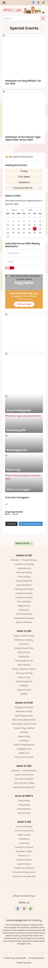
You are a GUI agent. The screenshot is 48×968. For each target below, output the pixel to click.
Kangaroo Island (24, 593)
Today (24, 171)
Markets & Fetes (24, 851)
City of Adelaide (24, 580)
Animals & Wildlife (24, 778)
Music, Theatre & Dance (24, 669)
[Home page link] (24, 9)
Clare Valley (24, 576)
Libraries (24, 732)
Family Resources (24, 660)
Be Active (24, 644)
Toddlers (24, 685)
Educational (24, 652)
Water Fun (24, 753)
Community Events (24, 830)
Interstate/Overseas (24, 618)
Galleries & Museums (24, 787)
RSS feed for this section (21, 156)
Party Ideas (24, 804)
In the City (24, 843)
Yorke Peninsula (24, 614)
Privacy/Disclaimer (36, 958)
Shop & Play (24, 677)
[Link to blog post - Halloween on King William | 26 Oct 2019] (24, 55)
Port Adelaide (24, 601)
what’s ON (24, 822)
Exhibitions (24, 838)
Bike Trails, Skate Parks (24, 719)
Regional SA (24, 605)
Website (20, 962)
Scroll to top (22, 543)
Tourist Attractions (24, 774)
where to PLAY (24, 702)
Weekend (24, 182)
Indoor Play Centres (24, 728)
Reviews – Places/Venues (24, 560)
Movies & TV (24, 855)
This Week (24, 176)
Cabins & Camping (24, 564)
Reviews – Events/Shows (24, 770)
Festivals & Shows (24, 847)
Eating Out (24, 656)
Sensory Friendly (24, 673)
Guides (24, 693)
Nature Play (24, 736)
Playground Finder (24, 707)
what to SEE (24, 766)
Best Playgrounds (24, 715)
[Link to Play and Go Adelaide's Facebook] (33, 2)
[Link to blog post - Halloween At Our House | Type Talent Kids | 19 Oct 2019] (24, 111)
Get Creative (24, 664)
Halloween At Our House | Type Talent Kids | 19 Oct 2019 (23, 138)
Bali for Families (24, 622)
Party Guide (24, 800)
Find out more (24, 304)
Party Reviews (24, 808)
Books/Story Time (24, 648)
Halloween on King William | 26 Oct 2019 (23, 82)
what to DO (24, 631)
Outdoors (24, 740)
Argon (28, 962)
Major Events (24, 834)
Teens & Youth (24, 689)
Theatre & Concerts (24, 868)
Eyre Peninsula (24, 585)
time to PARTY (24, 796)
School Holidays (24, 826)
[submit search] (42, 18)
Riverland (24, 609)
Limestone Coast (24, 597)
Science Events (24, 859)
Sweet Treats (24, 813)
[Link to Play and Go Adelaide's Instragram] (38, 2)
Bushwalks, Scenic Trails (24, 723)
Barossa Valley (24, 572)
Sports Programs (24, 681)
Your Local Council (24, 757)
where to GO (24, 555)
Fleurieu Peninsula (24, 589)
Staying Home (24, 748)
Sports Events (24, 863)
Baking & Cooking (24, 639)
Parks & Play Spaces (24, 744)
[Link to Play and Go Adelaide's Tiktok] (43, 2)
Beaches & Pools (24, 711)
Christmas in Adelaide (24, 876)
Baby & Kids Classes (24, 635)
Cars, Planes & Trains (24, 783)
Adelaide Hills (24, 568)
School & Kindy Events (24, 872)
